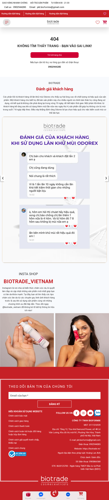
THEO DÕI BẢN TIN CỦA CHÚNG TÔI (41, 387)
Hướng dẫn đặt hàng (10, 13)
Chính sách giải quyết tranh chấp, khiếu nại (24, 441)
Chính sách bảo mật (18, 415)
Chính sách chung (17, 448)
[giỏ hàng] (80, 494)
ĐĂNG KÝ (54, 404)
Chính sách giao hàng (19, 421)
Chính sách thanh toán (19, 426)
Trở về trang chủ (54, 55)
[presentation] (3, 178)
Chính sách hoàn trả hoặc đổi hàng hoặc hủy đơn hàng (25, 433)
